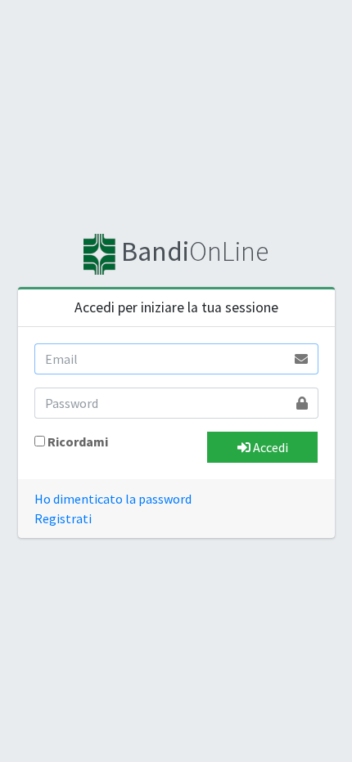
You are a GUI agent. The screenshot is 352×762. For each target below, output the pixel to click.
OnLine (194, 251)
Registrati (63, 518)
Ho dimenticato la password (113, 499)
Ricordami (77, 441)
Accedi (269, 447)
